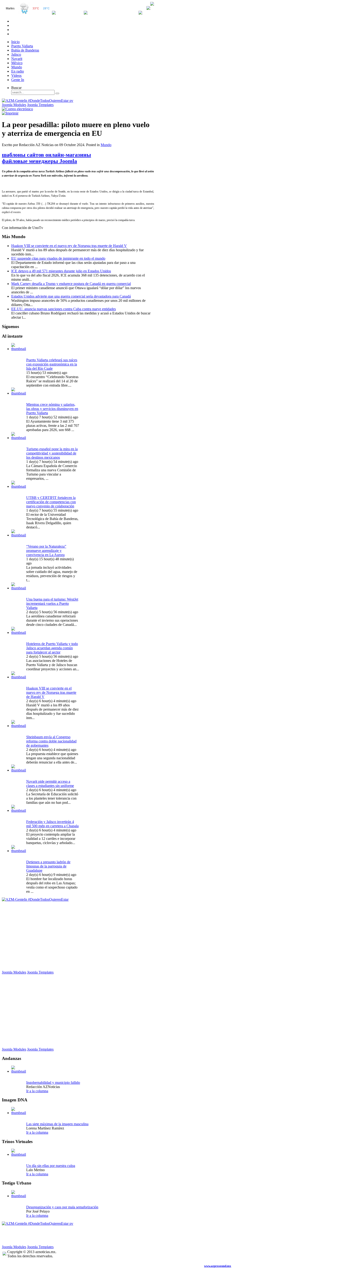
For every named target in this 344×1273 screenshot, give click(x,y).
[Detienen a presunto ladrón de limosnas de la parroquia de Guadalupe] (18, 851)
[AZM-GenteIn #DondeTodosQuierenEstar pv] (37, 101)
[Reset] (57, 93)
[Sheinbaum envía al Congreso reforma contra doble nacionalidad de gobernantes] (18, 726)
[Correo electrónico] (17, 109)
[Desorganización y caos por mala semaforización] (18, 1196)
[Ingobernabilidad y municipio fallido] (18, 1071)
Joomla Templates (40, 105)
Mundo (106, 145)
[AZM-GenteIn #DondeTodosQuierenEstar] (35, 899)
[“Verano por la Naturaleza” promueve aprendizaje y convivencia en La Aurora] (18, 535)
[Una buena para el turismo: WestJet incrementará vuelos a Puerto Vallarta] (18, 588)
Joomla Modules (14, 105)
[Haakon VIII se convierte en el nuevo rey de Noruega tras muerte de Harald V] (18, 677)
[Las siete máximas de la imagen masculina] (18, 1113)
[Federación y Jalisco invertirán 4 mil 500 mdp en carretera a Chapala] (18, 810)
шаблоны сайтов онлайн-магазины (46, 155)
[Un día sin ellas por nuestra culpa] (18, 1154)
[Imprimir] (10, 113)
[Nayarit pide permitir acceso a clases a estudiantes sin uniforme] (18, 770)
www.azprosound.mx (217, 1266)
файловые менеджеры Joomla (39, 161)
